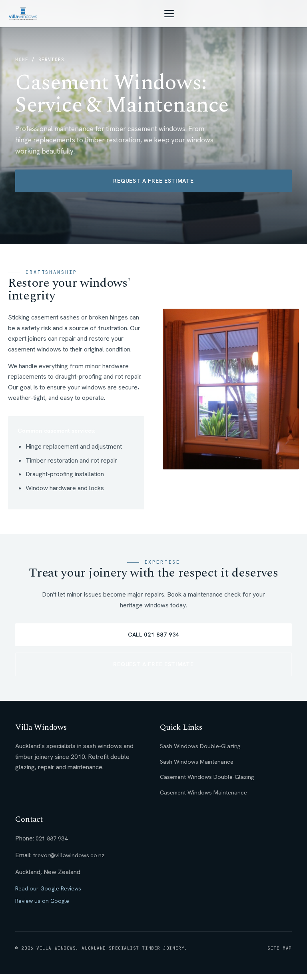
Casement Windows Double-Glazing (207, 776)
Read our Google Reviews (48, 888)
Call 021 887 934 (153, 634)
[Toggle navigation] (169, 13)
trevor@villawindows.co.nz (68, 855)
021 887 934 (52, 838)
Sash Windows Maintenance (196, 761)
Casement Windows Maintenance (203, 792)
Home (21, 59)
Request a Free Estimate (153, 180)
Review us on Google (42, 900)
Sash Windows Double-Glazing (200, 746)
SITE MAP (279, 948)
